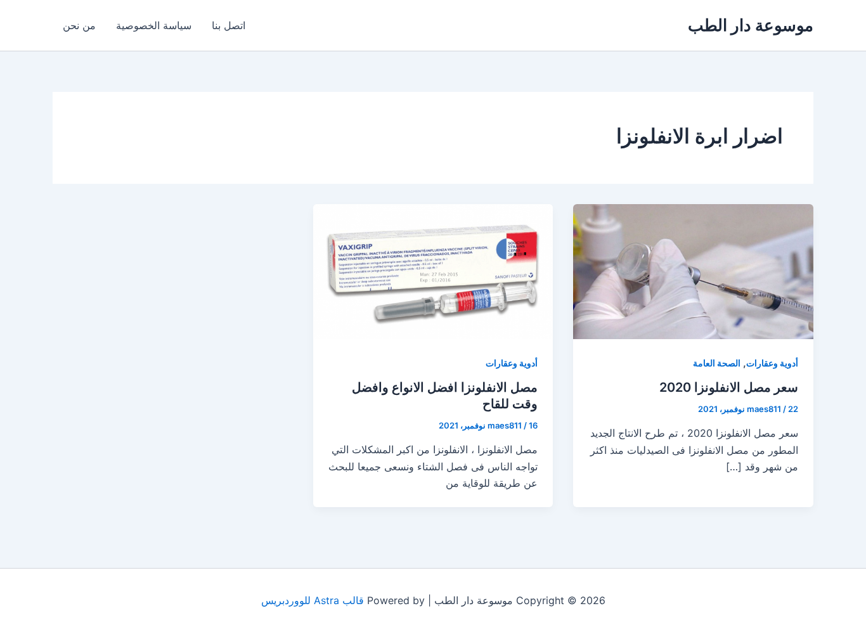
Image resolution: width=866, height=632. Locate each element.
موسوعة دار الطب (750, 25)
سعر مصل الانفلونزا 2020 (728, 387)
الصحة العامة (716, 363)
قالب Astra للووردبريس (312, 600)
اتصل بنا (228, 25)
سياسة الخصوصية (153, 25)
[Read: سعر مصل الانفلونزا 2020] (693, 270)
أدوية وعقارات (772, 363)
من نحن (79, 25)
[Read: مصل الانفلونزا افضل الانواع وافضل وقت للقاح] (433, 270)
